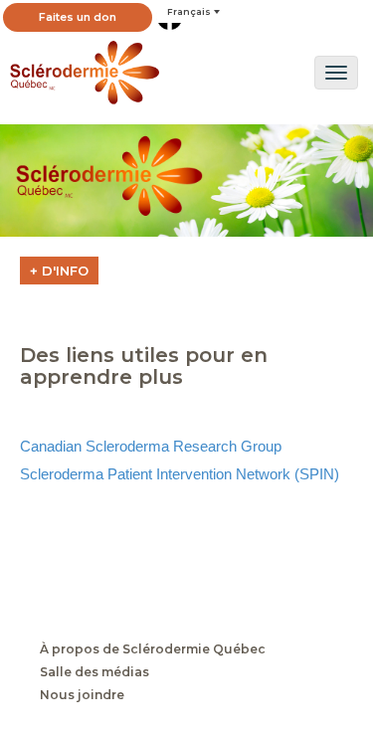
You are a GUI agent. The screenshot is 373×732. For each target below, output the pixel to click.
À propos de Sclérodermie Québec (153, 649)
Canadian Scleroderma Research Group (150, 446)
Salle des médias (94, 672)
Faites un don (77, 17)
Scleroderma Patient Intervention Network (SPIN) (179, 473)
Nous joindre (82, 695)
